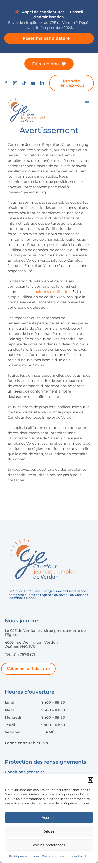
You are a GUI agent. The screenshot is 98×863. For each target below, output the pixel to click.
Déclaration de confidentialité (64, 856)
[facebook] (6, 83)
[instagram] (15, 83)
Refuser (49, 831)
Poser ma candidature (49, 38)
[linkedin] (42, 83)
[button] (90, 779)
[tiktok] (24, 83)
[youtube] (33, 83)
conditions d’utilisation (50, 291)
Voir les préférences (49, 845)
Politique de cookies (24, 856)
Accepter (49, 817)
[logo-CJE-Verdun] (26, 98)
